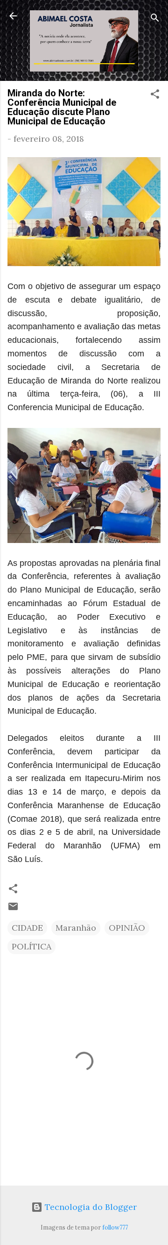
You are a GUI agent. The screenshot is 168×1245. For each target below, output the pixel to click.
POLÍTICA (31, 946)
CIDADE (27, 927)
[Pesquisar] (155, 19)
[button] (155, 95)
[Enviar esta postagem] (13, 909)
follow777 (115, 1227)
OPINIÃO (127, 927)
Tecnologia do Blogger (89, 1207)
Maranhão (76, 927)
